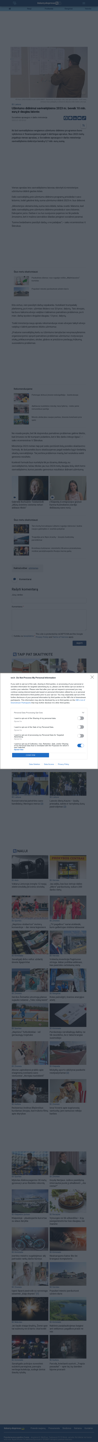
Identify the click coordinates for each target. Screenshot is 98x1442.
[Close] (93, 678)
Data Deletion (34, 764)
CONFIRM (30, 755)
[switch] (80, 718)
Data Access (49, 764)
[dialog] (49, 721)
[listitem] (49, 712)
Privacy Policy (63, 764)
